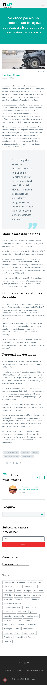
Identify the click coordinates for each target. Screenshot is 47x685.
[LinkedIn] (17, 463)
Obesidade (28, 620)
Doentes (35, 599)
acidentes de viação (11, 452)
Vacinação (7, 641)
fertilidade (22, 612)
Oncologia (21, 624)
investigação (19, 616)
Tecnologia (8, 637)
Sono (17, 633)
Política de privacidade (35, 671)
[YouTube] (28, 662)
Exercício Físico (9, 612)
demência (37, 595)
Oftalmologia (9, 624)
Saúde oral (8, 633)
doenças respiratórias (12, 607)
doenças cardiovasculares (13, 603)
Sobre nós (7, 671)
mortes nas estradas (11, 456)
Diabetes (18, 599)
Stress (24, 633)
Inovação (7, 616)
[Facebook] (4, 463)
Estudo (35, 607)
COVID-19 (7, 595)
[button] (37, 477)
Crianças (17, 595)
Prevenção (8, 628)
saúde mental (28, 628)
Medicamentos (32, 616)
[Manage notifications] (5, 680)
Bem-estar (8, 586)
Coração (27, 591)
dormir (26, 607)
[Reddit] (20, 463)
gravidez (33, 612)
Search (42, 514)
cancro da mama (30, 586)
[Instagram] (25, 662)
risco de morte (27, 456)
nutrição (17, 620)
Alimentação (9, 582)
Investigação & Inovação (12, 75)
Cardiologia (8, 591)
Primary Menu (42, 5)
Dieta (27, 599)
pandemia (32, 624)
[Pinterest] (10, 463)
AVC (40, 582)
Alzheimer (21, 582)
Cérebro (27, 595)
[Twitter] (7, 463)
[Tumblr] (14, 463)
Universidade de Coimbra (25, 637)
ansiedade (32, 582)
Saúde (17, 628)
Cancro (18, 586)
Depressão (8, 599)
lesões (35, 452)
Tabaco (32, 633)
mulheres (7, 620)
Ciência (18, 591)
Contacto (19, 671)
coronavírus (38, 591)
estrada (25, 452)
